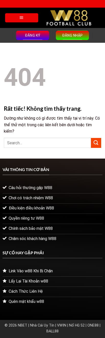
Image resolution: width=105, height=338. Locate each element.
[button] (21, 17)
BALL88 (52, 331)
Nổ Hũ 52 (77, 325)
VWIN (61, 325)
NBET (22, 325)
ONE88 (93, 325)
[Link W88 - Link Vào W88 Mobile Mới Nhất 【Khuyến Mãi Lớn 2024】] (68, 18)
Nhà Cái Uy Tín (42, 325)
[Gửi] (96, 143)
